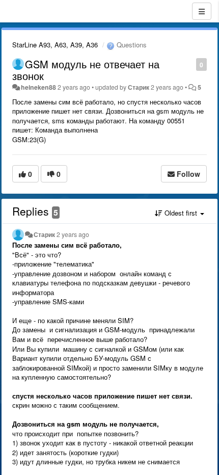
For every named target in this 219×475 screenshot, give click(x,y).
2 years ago (73, 234)
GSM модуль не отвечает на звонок (85, 70)
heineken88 (38, 87)
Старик (138, 87)
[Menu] (201, 11)
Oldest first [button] (180, 213)
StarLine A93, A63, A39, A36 (55, 44)
